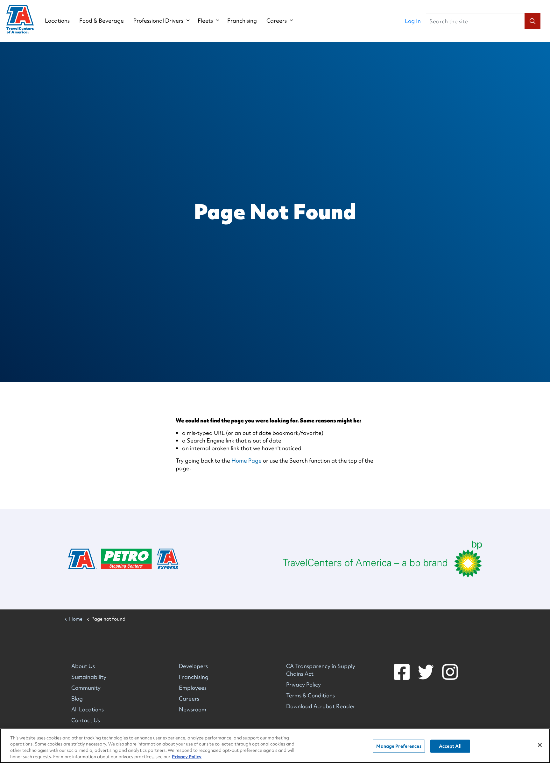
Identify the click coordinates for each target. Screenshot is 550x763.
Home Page (246, 460)
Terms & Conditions (310, 695)
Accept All (450, 746)
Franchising (242, 20)
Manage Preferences (398, 746)
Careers (276, 20)
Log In (413, 21)
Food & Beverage (101, 20)
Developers (193, 666)
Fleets (205, 20)
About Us (83, 666)
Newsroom (192, 709)
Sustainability (88, 676)
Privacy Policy (303, 684)
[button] (532, 21)
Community (86, 687)
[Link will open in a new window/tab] (382, 559)
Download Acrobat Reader (320, 706)
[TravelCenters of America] (20, 19)
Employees (193, 687)
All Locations (87, 709)
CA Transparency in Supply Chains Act (320, 669)
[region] (275, 746)
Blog (77, 698)
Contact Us (85, 720)
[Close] (540, 745)
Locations (57, 20)
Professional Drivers (158, 20)
